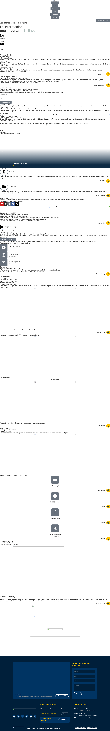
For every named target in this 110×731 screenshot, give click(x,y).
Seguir (103, 506)
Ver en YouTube (100, 195)
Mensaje (75, 683)
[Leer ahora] (108, 74)
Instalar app (55, 379)
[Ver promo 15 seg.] (2, 227)
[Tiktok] (22, 716)
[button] (2, 88)
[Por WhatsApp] (108, 274)
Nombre (75, 669)
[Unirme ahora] (108, 332)
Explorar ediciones (99, 85)
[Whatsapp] (35, 716)
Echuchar (102, 180)
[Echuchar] (108, 181)
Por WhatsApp (100, 274)
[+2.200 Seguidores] (3, 262)
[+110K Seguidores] (3, 247)
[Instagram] (5, 204)
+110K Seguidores (14, 247)
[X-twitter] (17, 204)
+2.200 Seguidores (15, 261)
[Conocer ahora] (108, 603)
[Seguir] (108, 506)
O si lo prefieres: (3, 96)
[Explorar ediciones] (108, 85)
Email (74, 674)
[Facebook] (13, 204)
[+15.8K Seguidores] (3, 255)
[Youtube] (2, 204)
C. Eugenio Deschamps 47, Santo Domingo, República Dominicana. (33, 696)
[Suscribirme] (108, 426)
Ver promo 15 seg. (10, 227)
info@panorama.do (79, 710)
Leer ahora (101, 74)
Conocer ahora (100, 603)
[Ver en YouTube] (108, 195)
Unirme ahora (101, 332)
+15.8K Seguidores (14, 254)
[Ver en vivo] (108, 223)
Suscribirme (101, 425)
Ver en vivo (101, 223)
